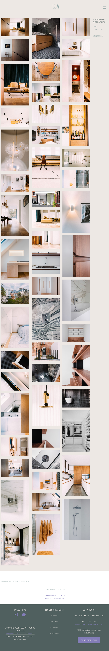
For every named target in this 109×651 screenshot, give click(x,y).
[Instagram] (16, 614)
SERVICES (54, 628)
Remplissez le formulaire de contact (20, 633)
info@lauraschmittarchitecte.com (88, 624)
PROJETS (54, 621)
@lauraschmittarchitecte (55, 595)
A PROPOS (54, 634)
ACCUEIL (54, 615)
